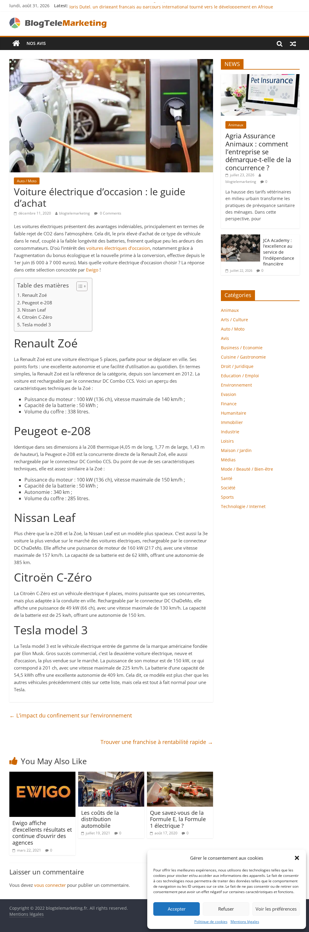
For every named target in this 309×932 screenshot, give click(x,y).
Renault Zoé (34, 295)
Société (228, 488)
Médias (228, 460)
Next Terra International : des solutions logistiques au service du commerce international (159, 5)
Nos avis (36, 43)
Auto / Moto (27, 181)
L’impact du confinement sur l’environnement (70, 715)
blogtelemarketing (74, 213)
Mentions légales (245, 921)
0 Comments (110, 213)
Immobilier (232, 422)
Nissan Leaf (34, 310)
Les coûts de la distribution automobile (100, 819)
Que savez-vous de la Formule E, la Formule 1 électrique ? (178, 819)
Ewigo (92, 270)
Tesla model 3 (36, 325)
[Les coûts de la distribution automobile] (111, 775)
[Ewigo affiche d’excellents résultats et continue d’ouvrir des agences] (42, 775)
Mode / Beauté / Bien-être (247, 469)
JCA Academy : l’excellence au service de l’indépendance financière (278, 252)
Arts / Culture (234, 319)
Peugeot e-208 (37, 303)
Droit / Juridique (237, 366)
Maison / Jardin (236, 450)
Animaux (235, 124)
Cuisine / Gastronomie (243, 357)
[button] (297, 858)
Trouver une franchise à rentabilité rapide (156, 741)
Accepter (177, 909)
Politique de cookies (211, 921)
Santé (226, 478)
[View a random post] (293, 43)
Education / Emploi (240, 375)
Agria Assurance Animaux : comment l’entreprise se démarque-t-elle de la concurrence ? (258, 151)
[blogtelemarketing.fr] (16, 43)
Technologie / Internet (243, 506)
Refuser (226, 909)
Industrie (230, 432)
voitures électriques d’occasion (118, 248)
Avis (225, 338)
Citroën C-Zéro (37, 317)
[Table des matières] (82, 286)
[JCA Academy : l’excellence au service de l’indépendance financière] (240, 237)
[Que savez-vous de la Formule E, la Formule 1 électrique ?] (180, 775)
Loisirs (227, 441)
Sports (227, 497)
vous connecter (50, 885)
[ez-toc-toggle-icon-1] (79, 286)
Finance (229, 403)
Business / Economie (242, 347)
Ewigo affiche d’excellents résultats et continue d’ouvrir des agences (42, 832)
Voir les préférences (276, 909)
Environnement (236, 385)
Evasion (228, 394)
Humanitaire (233, 413)
